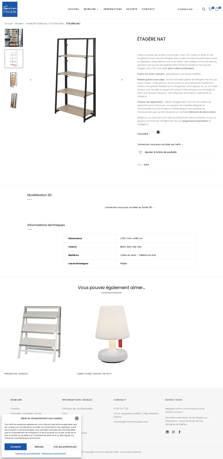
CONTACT (120, 399)
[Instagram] (173, 432)
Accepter (15, 446)
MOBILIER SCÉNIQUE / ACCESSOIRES (45, 23)
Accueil (9, 23)
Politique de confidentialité (27, 453)
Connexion (185, 9)
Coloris (142, 133)
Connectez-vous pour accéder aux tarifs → (160, 144)
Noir (140, 246)
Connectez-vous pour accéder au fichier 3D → (130, 207)
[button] (76, 418)
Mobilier (19, 23)
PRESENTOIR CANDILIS (16, 373)
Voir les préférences (65, 446)
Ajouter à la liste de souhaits (161, 152)
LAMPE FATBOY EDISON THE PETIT (94, 373)
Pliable (123, 263)
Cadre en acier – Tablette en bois (138, 255)
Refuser (39, 446)
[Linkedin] (167, 432)
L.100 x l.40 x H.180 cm (131, 238)
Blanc (123, 246)
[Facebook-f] (179, 432)
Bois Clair (132, 246)
